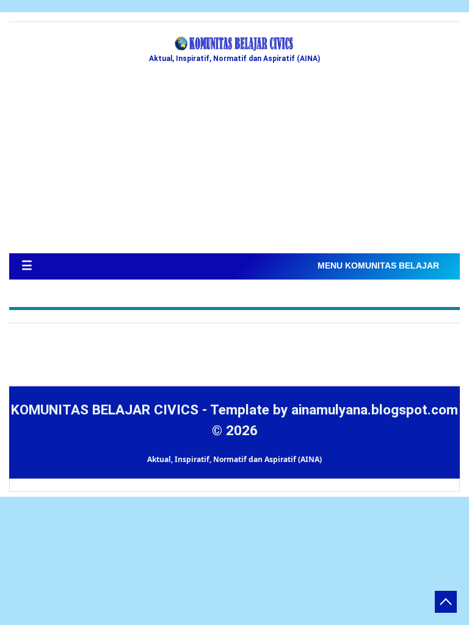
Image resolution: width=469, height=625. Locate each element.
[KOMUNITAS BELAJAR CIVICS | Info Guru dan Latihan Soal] (234, 44)
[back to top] (446, 602)
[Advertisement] (234, 161)
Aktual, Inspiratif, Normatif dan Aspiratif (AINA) (234, 459)
